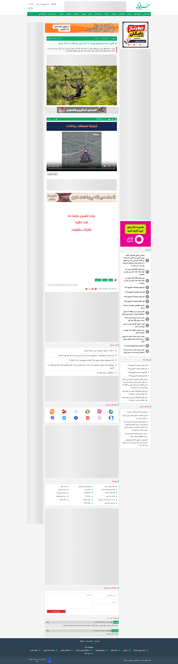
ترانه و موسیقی (62, 489)
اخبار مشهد (64, 486)
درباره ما (97, 641)
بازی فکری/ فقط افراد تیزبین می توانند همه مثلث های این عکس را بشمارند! (134, 272)
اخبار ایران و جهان (110, 492)
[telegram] (76, 414)
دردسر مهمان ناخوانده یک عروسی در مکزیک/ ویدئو (133, 331)
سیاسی (129, 14)
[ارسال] (109, 119)
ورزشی (84, 14)
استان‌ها (76, 14)
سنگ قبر (88, 496)
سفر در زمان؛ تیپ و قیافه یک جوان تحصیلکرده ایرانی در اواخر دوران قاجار (133, 312)
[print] (112, 119)
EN (52, 4)
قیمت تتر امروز (111, 496)
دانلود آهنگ (63, 500)
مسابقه (82, 641)
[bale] (111, 414)
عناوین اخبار (137, 14)
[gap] (52, 420)
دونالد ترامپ (33, 650)
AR (55, 4)
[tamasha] (64, 414)
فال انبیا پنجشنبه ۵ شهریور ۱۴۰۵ (135, 292)
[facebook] (86, 288)
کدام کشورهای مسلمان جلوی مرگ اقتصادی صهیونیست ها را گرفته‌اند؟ (91, 360)
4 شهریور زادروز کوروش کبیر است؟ (134, 346)
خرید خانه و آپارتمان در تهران (106, 500)
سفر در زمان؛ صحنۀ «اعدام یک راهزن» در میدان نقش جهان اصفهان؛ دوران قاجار (133, 339)
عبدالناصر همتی (65, 650)
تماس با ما (89, 641)
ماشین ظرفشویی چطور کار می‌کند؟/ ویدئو (134, 306)
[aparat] (99, 414)
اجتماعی (114, 14)
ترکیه (110, 280)
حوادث (107, 14)
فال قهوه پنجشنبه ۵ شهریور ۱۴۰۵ (135, 287)
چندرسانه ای (42, 14)
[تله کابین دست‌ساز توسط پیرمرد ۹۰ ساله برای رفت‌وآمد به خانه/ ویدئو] (95, 288)
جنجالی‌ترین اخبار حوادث (108, 489)
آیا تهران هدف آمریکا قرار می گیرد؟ (137, 412)
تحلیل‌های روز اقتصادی (84, 486)
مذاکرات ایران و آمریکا (82, 650)
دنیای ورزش (87, 489)
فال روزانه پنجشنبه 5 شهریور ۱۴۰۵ (134, 296)
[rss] (31, 8)
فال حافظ (114, 650)
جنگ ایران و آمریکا (139, 650)
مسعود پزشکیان (100, 650)
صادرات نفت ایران (49, 650)
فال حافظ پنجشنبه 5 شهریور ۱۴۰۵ (134, 301)
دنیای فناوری (87, 492)
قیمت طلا (87, 653)
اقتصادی (122, 14)
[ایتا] (52, 414)
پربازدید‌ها (146, 360)
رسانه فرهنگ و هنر (110, 486)
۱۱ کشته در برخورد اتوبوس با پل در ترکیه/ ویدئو (99, 350)
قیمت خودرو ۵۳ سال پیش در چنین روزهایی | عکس (134, 325)
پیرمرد (105, 280)
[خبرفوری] (138, 6)
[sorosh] (111, 420)
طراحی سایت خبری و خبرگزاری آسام (37, 660)
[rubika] (87, 414)
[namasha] (87, 420)
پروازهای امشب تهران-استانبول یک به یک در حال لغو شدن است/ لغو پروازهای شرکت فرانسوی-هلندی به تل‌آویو (80, 366)
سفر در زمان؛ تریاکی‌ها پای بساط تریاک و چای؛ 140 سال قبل (135, 319)
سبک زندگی (98, 14)
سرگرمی (61, 14)
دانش (90, 14)
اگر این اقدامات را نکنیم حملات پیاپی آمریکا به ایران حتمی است (135, 416)
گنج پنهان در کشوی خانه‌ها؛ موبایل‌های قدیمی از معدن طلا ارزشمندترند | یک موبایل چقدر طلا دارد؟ (135, 442)
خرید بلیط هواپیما (61, 496)
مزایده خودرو (86, 500)
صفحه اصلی (146, 14)
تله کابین (98, 280)
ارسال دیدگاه (56, 611)
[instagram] (99, 420)
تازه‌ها (147, 250)
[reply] (48, 622)
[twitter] (92, 288)
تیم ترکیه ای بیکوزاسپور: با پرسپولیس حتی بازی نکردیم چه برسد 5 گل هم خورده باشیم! (86, 355)
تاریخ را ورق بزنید (61, 493)
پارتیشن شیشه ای (110, 503)
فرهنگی (69, 14)
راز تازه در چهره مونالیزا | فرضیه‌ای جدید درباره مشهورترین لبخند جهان (136, 435)
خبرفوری (130, 660)
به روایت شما (52, 14)
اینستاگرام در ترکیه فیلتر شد (105, 372)
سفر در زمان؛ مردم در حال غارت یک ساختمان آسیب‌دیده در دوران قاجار (134, 351)
